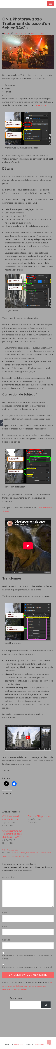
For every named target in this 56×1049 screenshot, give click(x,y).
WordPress (18, 1044)
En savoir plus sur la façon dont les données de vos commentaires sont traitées (27, 986)
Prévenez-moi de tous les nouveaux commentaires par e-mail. (27, 957)
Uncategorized (12, 850)
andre (6, 33)
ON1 (3, 850)
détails (22, 853)
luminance (30, 853)
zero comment (37, 33)
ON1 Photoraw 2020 (44, 853)
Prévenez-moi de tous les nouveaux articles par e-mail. (27, 967)
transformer (24, 856)
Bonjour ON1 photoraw (39, 816)
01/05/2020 (20, 33)
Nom (5, 913)
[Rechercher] (46, 1004)
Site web (6, 940)
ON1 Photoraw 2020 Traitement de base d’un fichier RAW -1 (12, 834)
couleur (15, 853)
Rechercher (16, 998)
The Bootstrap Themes (42, 1044)
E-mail (6, 926)
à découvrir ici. (42, 105)
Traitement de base (10, 856)
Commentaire (9, 877)
